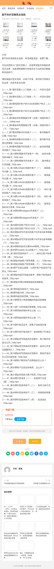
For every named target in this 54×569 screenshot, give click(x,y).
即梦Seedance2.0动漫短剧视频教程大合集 (11, 555)
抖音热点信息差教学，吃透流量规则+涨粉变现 (26, 535)
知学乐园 (28, 566)
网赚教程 (28, 19)
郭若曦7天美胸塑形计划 (41, 483)
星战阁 (33, 566)
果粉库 (38, 566)
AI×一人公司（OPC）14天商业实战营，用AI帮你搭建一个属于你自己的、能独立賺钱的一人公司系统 (11, 512)
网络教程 (39, 8)
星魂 (20, 468)
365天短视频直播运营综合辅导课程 (42, 534)
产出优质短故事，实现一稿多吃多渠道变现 (43, 508)
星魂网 (27, 3)
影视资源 (11, 8)
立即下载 (20, 419)
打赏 (35, 441)
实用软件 (21, 8)
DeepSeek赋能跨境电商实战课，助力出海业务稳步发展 (11, 535)
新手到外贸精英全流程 (37, 431)
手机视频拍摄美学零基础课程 (14, 483)
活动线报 (30, 8)
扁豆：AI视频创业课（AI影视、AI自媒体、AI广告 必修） (27, 555)
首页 (4, 8)
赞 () (19, 441)
